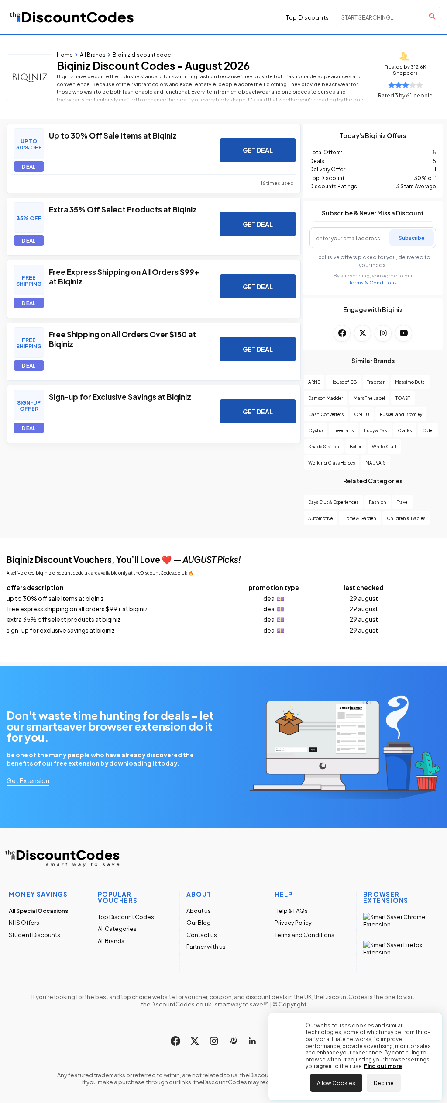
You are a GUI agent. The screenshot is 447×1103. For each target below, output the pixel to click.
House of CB (343, 381)
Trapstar (376, 381)
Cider (428, 430)
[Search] (432, 16)
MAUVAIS (375, 462)
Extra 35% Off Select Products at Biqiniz (123, 209)
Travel (403, 502)
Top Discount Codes (126, 916)
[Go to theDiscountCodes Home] (72, 17)
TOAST (402, 398)
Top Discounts (307, 17)
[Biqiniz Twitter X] (362, 333)
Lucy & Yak (375, 430)
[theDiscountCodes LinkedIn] (252, 1041)
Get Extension (28, 780)
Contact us (201, 934)
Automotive (320, 518)
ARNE (314, 381)
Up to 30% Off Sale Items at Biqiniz (113, 135)
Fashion (377, 502)
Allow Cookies (336, 1082)
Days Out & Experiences (333, 502)
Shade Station (323, 446)
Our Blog (198, 922)
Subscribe (412, 237)
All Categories (117, 928)
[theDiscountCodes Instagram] (214, 1041)
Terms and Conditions (304, 934)
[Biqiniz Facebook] (342, 333)
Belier (355, 446)
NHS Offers (24, 922)
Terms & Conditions (373, 282)
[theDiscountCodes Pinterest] (233, 1041)
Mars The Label (369, 398)
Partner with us (206, 946)
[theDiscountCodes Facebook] (175, 1041)
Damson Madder (325, 398)
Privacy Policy (293, 922)
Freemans (343, 430)
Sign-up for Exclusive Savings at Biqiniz (120, 396)
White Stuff (384, 446)
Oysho (315, 430)
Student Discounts (34, 934)
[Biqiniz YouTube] (403, 333)
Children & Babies (406, 518)
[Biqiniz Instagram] (383, 333)
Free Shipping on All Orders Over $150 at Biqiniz (122, 339)
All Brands (111, 940)
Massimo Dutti (410, 381)
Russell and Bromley (401, 414)
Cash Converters (326, 414)
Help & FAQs (291, 910)
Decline (384, 1082)
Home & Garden (359, 518)
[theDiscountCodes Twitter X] (194, 1041)
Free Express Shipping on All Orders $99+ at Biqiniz (124, 276)
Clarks (405, 430)
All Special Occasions (38, 910)
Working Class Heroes (331, 462)
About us (198, 910)
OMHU (361, 414)
